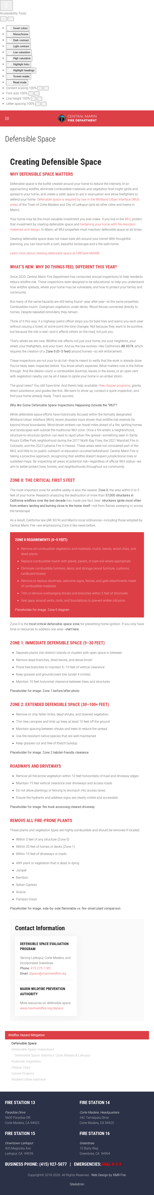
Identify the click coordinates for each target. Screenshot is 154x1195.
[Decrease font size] (30, 93)
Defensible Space (24, 1043)
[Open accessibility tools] (6, 5)
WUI (128, 219)
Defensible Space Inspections (32, 1049)
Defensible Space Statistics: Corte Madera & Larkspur (52, 1055)
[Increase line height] (39, 99)
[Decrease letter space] (38, 104)
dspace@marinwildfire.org (47, 973)
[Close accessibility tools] (11, 19)
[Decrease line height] (33, 99)
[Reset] (3, 18)
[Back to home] (77, 118)
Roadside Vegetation (26, 1061)
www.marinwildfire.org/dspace (41, 1008)
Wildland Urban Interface (28, 1079)
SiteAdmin (77, 1184)
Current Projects (22, 1073)
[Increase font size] (37, 93)
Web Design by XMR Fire (108, 1175)
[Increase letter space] (44, 104)
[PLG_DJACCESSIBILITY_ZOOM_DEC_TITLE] (40, 88)
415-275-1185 (40, 968)
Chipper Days (20, 1067)
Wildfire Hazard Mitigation (26, 1035)
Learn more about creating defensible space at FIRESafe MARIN (54, 253)
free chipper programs (114, 385)
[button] (7, 118)
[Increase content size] (46, 88)
